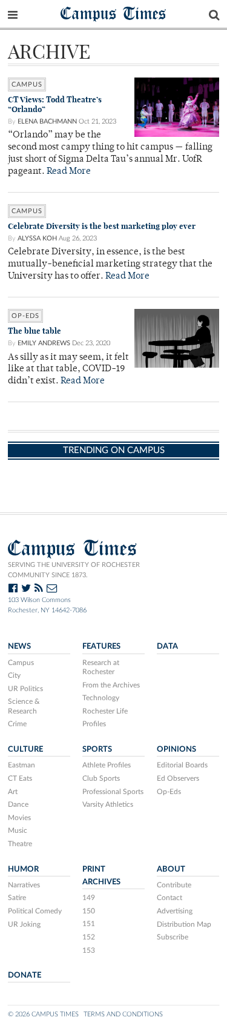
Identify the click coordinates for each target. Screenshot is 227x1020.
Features (101, 646)
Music (17, 830)
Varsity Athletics (107, 804)
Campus (21, 662)
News (19, 646)
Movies (19, 817)
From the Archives (111, 685)
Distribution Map (184, 924)
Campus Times (113, 13)
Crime (17, 723)
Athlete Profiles (106, 765)
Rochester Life (105, 711)
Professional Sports (112, 791)
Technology (100, 697)
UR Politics (25, 688)
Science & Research (24, 706)
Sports (97, 749)
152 (88, 937)
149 (88, 897)
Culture (25, 749)
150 (88, 911)
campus (27, 84)
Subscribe (172, 937)
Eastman (21, 765)
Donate (24, 975)
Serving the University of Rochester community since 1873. (74, 569)
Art (13, 791)
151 (88, 923)
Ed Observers (178, 778)
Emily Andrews (44, 343)
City (14, 675)
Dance (18, 804)
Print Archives (101, 875)
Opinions (176, 749)
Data (167, 646)
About (171, 869)
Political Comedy (35, 911)
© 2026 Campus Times (43, 1014)
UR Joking (24, 924)
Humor (23, 869)
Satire (17, 897)
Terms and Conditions (123, 1014)
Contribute (174, 885)
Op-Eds (25, 316)
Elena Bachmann (47, 121)
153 (88, 950)
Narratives (24, 885)
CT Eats (20, 778)
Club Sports (101, 778)
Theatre (20, 843)
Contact (169, 897)
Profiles (94, 723)
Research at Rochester (100, 667)
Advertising (174, 911)
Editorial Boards (182, 765)
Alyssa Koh (37, 238)
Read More (69, 171)
